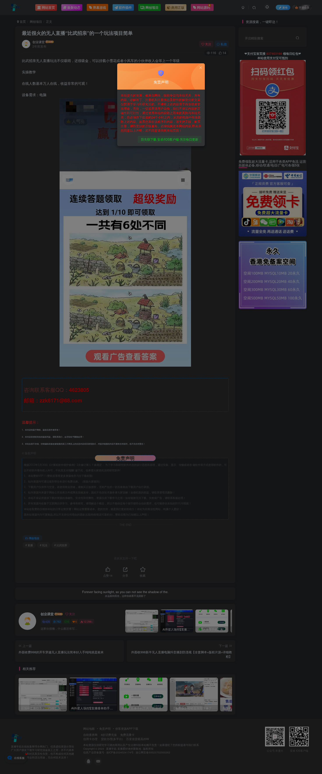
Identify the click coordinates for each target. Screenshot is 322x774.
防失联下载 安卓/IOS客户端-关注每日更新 (169, 139)
